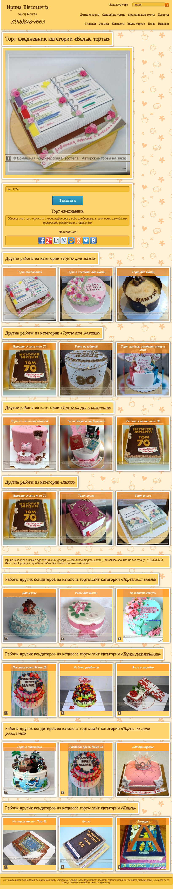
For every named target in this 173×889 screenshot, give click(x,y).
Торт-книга (86, 495)
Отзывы (104, 23)
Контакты (118, 23)
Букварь (143, 821)
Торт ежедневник (29, 272)
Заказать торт (118, 4)
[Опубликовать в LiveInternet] (56, 240)
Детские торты (89, 14)
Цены (151, 23)
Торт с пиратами (29, 747)
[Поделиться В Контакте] (93, 240)
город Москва (27, 14)
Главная (90, 23)
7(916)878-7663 (27, 22)
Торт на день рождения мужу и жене (143, 348)
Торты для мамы (78, 258)
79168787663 (154, 560)
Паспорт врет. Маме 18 (29, 667)
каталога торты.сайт (85, 560)
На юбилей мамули (143, 592)
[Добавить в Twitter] (85, 240)
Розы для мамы (86, 592)
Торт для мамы (143, 272)
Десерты (163, 14)
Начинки (163, 23)
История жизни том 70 (29, 346)
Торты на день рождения (86, 407)
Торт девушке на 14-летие (86, 421)
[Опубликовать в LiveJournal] (63, 240)
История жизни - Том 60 (29, 821)
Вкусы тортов (136, 23)
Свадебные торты (113, 14)
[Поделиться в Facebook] (41, 240)
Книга (86, 821)
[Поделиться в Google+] (49, 240)
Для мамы (29, 592)
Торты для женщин (80, 333)
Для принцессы (143, 747)
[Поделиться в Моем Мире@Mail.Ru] (71, 240)
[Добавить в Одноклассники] (78, 240)
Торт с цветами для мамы (86, 272)
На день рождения (86, 667)
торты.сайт (145, 880)
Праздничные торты (141, 14)
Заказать (67, 200)
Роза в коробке (143, 667)
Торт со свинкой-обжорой (29, 421)
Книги (67, 482)
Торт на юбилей (86, 346)
